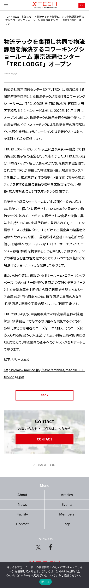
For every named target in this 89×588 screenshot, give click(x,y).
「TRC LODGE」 (34, 103)
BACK (44, 395)
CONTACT (44, 439)
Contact (22, 524)
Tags (66, 524)
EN (81, 5)
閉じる (45, 581)
